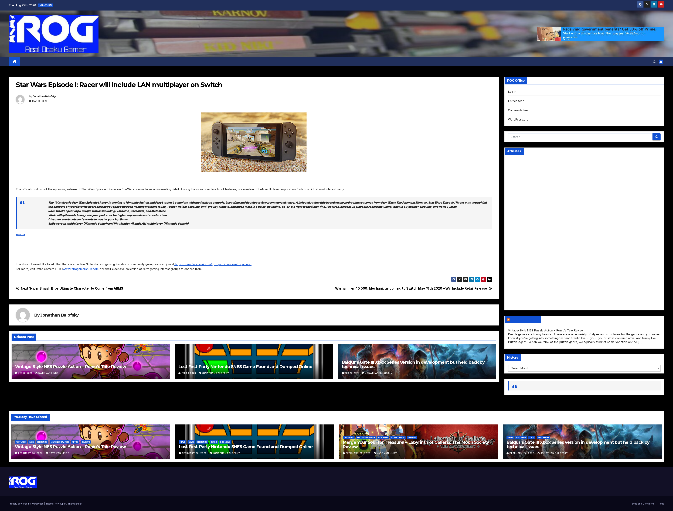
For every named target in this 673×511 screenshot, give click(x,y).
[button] (654, 62)
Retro (75, 442)
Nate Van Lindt (48, 373)
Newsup (59, 503)
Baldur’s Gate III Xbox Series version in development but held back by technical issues (413, 364)
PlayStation (398, 438)
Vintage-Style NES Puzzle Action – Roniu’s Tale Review (70, 366)
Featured (21, 442)
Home (661, 503)
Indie (31, 442)
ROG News (225, 442)
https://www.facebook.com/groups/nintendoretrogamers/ (212, 264)
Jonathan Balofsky (44, 96)
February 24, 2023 (522, 453)
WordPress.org (518, 119)
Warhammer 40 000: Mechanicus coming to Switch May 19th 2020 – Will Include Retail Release (411, 288)
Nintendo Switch (60, 442)
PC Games (383, 438)
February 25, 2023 (358, 453)
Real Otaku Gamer (524, 319)
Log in (512, 91)
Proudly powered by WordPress (26, 503)
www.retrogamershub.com (80, 269)
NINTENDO (42, 442)
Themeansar (74, 503)
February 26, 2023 (30, 453)
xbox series (543, 438)
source (20, 234)
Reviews (86, 442)
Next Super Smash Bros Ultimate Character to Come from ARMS (72, 288)
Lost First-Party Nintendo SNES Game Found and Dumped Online (245, 366)
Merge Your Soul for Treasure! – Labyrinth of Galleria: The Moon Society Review (416, 444)
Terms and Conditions (642, 503)
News (182, 442)
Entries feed (516, 101)
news (510, 438)
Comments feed (518, 110)
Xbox (531, 438)
